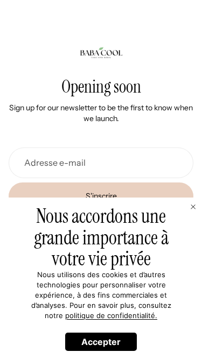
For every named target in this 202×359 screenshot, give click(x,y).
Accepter (101, 341)
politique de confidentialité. (111, 315)
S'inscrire (101, 196)
